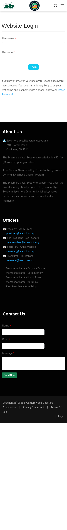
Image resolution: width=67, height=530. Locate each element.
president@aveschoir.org (20, 233)
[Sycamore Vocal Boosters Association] (9, 5)
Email (5, 339)
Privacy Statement (33, 407)
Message (7, 353)
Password (8, 52)
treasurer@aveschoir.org (20, 260)
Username (8, 38)
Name (6, 325)
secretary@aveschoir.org (20, 251)
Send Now (9, 375)
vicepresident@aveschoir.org (22, 242)
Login (34, 67)
